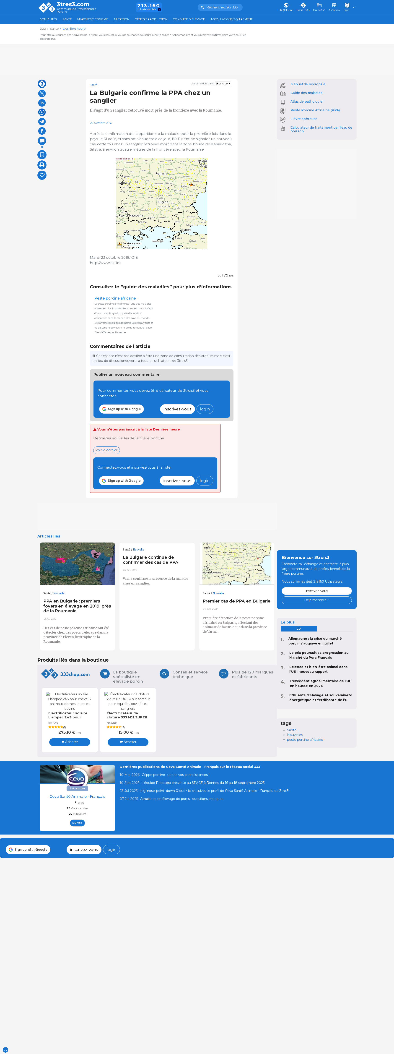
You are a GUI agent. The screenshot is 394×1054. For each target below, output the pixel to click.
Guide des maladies (306, 93)
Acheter (71, 742)
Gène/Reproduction (151, 19)
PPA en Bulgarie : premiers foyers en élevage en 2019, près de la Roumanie (77, 606)
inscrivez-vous (177, 409)
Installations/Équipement (231, 19)
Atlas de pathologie (306, 101)
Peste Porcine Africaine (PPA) (315, 110)
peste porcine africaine (305, 740)
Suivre (77, 822)
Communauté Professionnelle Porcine (76, 10)
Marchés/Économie (93, 19)
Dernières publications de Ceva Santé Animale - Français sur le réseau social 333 (190, 767)
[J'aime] (42, 175)
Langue (223, 83)
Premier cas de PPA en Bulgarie (236, 601)
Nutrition (121, 19)
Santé (67, 19)
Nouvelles (295, 735)
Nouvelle (59, 593)
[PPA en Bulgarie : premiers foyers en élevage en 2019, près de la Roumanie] (77, 564)
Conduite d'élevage (189, 19)
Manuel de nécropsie (307, 84)
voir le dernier (106, 450)
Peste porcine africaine (115, 298)
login (205, 409)
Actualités (48, 19)
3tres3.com (73, 4)
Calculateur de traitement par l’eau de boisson (321, 129)
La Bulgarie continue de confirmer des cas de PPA (150, 560)
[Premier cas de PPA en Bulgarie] (237, 564)
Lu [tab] (299, 628)
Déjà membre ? (316, 600)
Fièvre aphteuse (303, 119)
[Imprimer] (42, 165)
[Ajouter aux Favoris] (42, 154)
